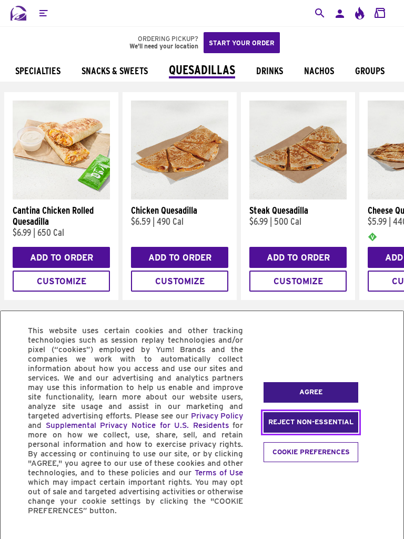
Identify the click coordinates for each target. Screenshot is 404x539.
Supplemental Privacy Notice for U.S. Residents (137, 425)
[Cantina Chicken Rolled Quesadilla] (61, 197)
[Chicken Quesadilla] (179, 197)
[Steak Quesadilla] (298, 197)
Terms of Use (219, 472)
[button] (43, 13)
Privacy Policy (217, 416)
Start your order (242, 43)
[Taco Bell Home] (18, 13)
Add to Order (61, 258)
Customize (61, 281)
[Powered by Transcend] (17, 534)
